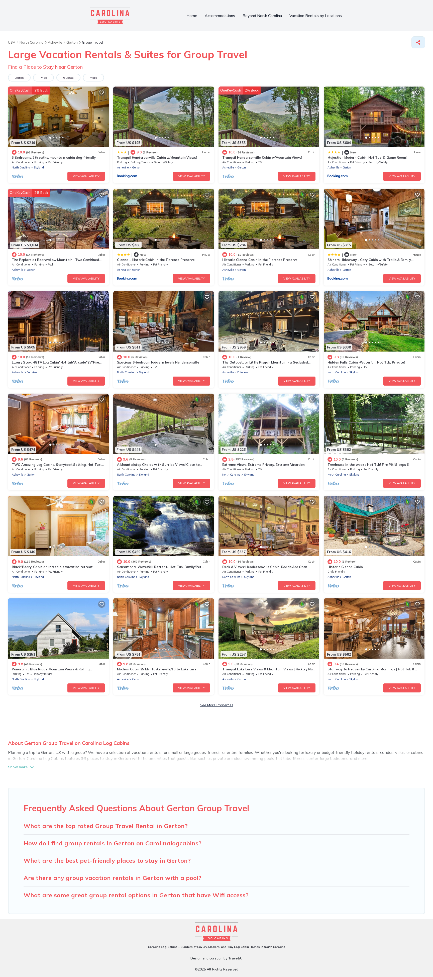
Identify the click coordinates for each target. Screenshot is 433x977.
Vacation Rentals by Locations (315, 16)
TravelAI (235, 958)
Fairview (32, 372)
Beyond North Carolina (262, 16)
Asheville (123, 167)
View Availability (86, 176)
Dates (19, 77)
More (93, 77)
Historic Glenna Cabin (345, 567)
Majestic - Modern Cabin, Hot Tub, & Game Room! (367, 157)
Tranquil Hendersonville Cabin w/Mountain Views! (157, 157)
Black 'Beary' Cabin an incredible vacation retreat (52, 567)
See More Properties (216, 705)
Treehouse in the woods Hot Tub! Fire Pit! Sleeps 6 (368, 465)
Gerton (136, 167)
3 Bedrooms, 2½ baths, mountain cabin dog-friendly (53, 157)
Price (43, 77)
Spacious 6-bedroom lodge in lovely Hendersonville (158, 362)
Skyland (39, 167)
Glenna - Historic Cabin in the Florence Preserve (156, 260)
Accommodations (220, 16)
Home (191, 16)
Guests (68, 77)
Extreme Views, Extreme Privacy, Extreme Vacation (263, 465)
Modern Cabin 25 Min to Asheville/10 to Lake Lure (156, 669)
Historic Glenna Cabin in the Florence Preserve (259, 260)
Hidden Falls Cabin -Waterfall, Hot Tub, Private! (366, 362)
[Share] (418, 42)
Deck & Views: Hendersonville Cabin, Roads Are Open (264, 567)
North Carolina (21, 167)
